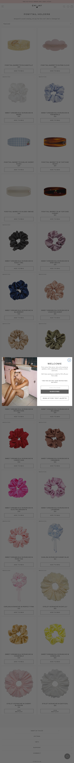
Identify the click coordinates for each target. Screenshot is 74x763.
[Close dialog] (69, 360)
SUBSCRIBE (55, 391)
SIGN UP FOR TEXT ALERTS (54, 398)
